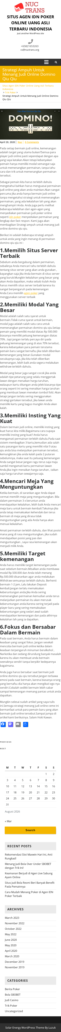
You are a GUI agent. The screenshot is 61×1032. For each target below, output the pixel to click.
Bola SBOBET (12, 994)
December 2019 (14, 962)
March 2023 (12, 918)
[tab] (46, 62)
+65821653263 (30, 46)
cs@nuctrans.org (29, 49)
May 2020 (10, 945)
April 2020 (11, 951)
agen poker (31, 293)
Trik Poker (10, 92)
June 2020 (11, 940)
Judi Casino (11, 1000)
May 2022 (10, 934)
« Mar (8, 821)
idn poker (15, 217)
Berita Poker (12, 989)
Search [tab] (30, 830)
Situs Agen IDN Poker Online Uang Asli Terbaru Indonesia (30, 23)
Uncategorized (14, 1011)
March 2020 (12, 956)
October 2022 (13, 929)
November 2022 (14, 923)
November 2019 (14, 967)
